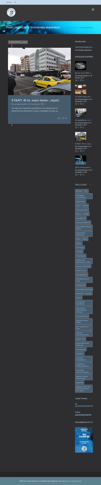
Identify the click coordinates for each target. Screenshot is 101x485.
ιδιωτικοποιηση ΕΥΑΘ (82, 321)
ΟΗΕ (78, 239)
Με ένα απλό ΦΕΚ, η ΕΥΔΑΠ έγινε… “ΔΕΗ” (84, 73)
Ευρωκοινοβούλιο (83, 222)
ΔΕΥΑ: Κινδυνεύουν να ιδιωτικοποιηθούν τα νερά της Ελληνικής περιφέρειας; (84, 167)
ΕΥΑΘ (86, 214)
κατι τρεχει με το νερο (82, 328)
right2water (80, 201)
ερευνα (88, 293)
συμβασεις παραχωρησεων (82, 365)
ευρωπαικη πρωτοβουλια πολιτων (81, 310)
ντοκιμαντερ (80, 349)
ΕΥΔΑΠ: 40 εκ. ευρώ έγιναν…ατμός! (35, 100)
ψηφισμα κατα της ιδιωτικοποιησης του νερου (83, 389)
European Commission (81, 196)
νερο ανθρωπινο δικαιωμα (82, 344)
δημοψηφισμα (81, 275)
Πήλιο (85, 239)
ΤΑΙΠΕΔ (79, 252)
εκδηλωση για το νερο (82, 280)
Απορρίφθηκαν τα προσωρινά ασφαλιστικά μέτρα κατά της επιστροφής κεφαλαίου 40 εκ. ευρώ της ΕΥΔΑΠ (84, 120)
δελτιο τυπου (81, 270)
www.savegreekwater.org (73, 481)
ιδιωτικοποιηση (82, 316)
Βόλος (78, 214)
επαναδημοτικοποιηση (85, 289)
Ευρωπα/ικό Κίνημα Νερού (83, 228)
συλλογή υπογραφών (81, 359)
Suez (78, 206)
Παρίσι (78, 243)
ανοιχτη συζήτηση (83, 266)
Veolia (85, 206)
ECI (86, 191)
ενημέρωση (80, 285)
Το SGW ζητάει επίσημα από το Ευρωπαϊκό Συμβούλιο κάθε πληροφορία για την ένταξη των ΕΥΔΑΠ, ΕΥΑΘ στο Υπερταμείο (84, 97)
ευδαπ (78, 298)
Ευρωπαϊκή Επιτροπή (80, 234)
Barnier (79, 191)
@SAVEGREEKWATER (84, 406)
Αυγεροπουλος (82, 210)
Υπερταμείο (80, 256)
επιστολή (79, 293)
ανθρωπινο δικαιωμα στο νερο (83, 261)
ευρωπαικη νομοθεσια (80, 303)
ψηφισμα (79, 382)
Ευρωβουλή (80, 218)
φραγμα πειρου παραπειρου (82, 377)
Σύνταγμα (80, 247)
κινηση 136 (80, 339)
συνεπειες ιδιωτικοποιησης (82, 371)
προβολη (79, 354)
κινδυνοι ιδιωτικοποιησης (82, 334)
